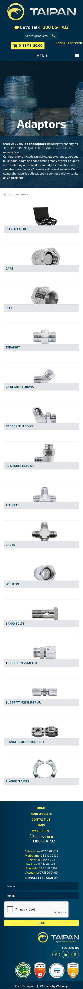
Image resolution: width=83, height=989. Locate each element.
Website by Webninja (54, 986)
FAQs (41, 825)
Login (60, 43)
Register (75, 43)
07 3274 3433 (47, 864)
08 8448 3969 (48, 868)
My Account (41, 831)
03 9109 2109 (49, 855)
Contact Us (41, 819)
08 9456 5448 (46, 860)
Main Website (41, 814)
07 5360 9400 (49, 872)
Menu (41, 55)
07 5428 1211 (49, 851)
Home (7, 194)
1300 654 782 (44, 841)
